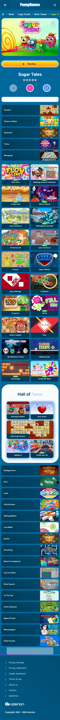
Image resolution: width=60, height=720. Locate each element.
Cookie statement (17, 673)
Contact (12, 690)
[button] (55, 5)
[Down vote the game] (30, 88)
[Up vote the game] (47, 88)
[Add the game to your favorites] (53, 23)
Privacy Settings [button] (16, 662)
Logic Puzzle (24, 14)
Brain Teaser (40, 14)
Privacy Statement (17, 668)
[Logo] (30, 5)
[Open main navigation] (5, 5)
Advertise (13, 695)
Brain (11, 14)
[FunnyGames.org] (3, 14)
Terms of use (15, 679)
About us (13, 684)
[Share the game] (13, 88)
